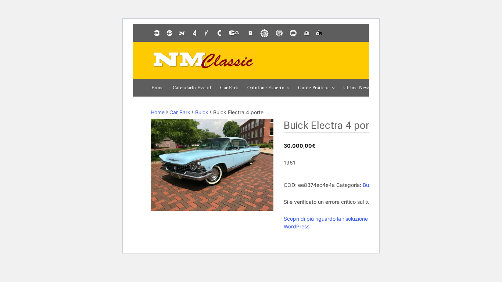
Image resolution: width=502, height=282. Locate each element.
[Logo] (203, 60)
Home (158, 112)
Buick (201, 112)
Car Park (179, 112)
